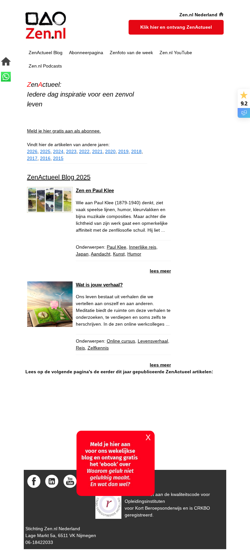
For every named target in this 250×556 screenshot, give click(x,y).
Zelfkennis (98, 347)
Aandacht (100, 253)
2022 (84, 151)
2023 (71, 151)
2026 (32, 151)
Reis (80, 347)
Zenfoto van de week (131, 52)
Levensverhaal (153, 341)
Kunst (119, 253)
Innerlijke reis (142, 247)
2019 (123, 151)
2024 (58, 151)
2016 (45, 158)
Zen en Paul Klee (95, 190)
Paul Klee (116, 247)
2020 (110, 151)
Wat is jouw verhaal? (99, 284)
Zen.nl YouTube (176, 52)
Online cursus (121, 341)
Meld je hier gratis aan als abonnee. (64, 130)
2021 (97, 151)
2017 (32, 158)
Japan (82, 253)
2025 (45, 151)
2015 (58, 158)
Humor (134, 253)
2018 (136, 151)
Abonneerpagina (86, 52)
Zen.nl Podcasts (45, 66)
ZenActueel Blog (45, 52)
